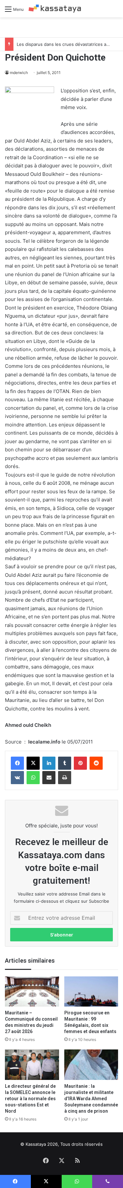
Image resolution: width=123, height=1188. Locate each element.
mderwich (19, 72)
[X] (33, 763)
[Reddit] (96, 763)
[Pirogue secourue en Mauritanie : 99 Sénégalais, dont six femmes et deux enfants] (91, 991)
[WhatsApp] (33, 777)
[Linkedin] (48, 763)
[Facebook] (17, 763)
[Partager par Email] (48, 777)
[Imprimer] (64, 777)
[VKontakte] (17, 777)
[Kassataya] (55, 9)
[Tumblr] (64, 763)
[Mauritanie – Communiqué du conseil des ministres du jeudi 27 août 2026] (32, 991)
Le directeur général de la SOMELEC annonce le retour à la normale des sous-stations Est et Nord (30, 1099)
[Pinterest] (80, 763)
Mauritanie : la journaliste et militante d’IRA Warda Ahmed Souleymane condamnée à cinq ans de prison (91, 1099)
